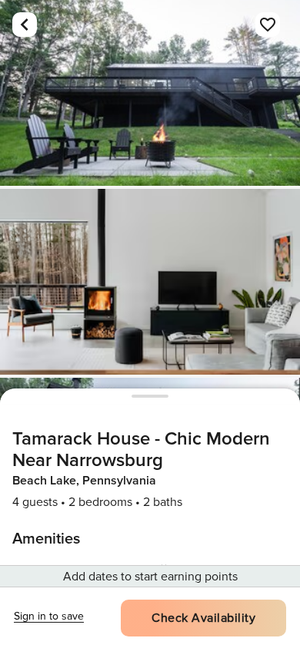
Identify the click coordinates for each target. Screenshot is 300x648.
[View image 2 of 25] (150, 282)
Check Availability (203, 618)
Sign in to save (49, 616)
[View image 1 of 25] (150, 93)
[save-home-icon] (267, 24)
